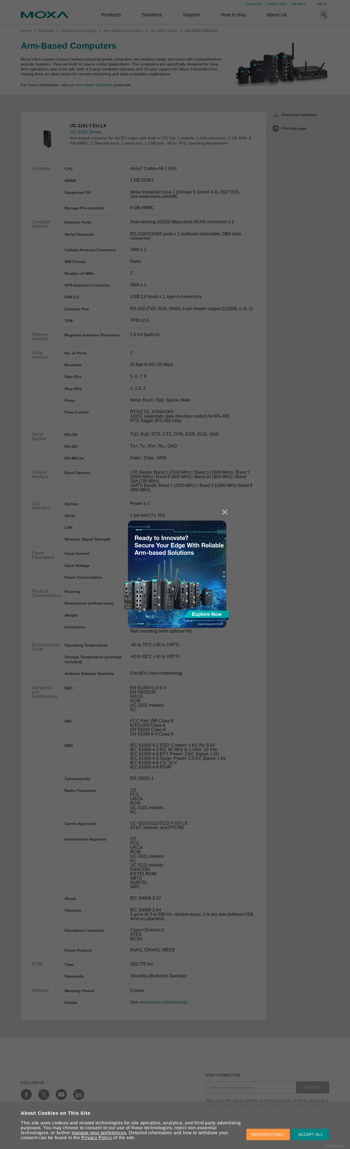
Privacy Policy (96, 1137)
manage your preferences (99, 1132)
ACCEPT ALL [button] (310, 1134)
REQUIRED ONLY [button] (268, 1134)
